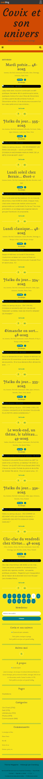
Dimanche (28, 288)
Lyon (24, 132)
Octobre (25, 550)
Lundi (20, 132)
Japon (10, 132)
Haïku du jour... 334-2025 (21, 282)
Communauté (19, 73)
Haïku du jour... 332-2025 (21, 490)
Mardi (22, 76)
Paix (20, 445)
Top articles (36, 770)
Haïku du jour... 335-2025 (21, 123)
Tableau (28, 445)
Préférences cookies (31, 776)
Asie (3, 129)
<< (5, 596)
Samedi (28, 393)
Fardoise (6, 442)
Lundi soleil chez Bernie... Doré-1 (21, 174)
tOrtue (5, 547)
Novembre (20, 291)
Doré (30, 180)
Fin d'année (33, 129)
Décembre (26, 73)
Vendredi (26, 499)
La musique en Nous (7, 732)
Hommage (36, 73)
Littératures (18, 76)
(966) (10, 718)
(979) (7, 716)
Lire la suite (21, 108)
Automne (6, 73)
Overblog (35, 765)
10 (24, 601)
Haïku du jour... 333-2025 (21, 384)
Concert (24, 237)
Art (3, 339)
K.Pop (37, 339)
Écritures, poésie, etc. (7, 749)
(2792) (8, 708)
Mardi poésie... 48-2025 (21, 67)
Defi (27, 180)
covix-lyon (19, 639)
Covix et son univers (21, 23)
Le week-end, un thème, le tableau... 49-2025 (21, 434)
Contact (11, 773)
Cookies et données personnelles (14, 776)
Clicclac (15, 547)
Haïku (38, 129)
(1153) (9, 713)
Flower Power (5, 736)
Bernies (9, 180)
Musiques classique (28, 240)
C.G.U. (30, 773)
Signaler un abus (21, 773)
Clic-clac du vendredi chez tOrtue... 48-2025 (21, 541)
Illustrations (6, 694)
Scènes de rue (5, 745)
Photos (28, 132)
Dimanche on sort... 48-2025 (21, 333)
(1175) (6, 710)
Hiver (30, 73)
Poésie (26, 76)
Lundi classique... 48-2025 (21, 231)
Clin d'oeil (12, 73)
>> (33, 601)
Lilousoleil (11, 442)
